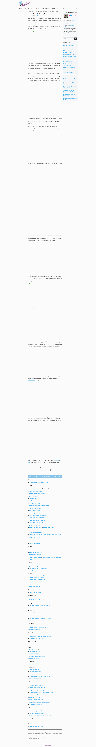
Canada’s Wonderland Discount (36, 726)
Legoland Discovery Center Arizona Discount (38, 482)
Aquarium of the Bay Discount (35, 488)
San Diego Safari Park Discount (36, 522)
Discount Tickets (29, 8)
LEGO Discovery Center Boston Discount (38, 598)
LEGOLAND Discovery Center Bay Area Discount (39, 505)
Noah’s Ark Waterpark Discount (36, 720)
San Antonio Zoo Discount (34, 697)
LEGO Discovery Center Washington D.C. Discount (40, 715)
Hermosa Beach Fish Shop (52, 458)
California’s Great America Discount (36, 493)
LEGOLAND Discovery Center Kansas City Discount (40, 618)
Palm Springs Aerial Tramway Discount (37, 515)
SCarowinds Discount (43, 644)
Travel (20, 8)
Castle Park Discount (33, 495)
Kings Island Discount (34, 653)
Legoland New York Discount (35, 634)
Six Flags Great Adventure (34, 629)
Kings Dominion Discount (34, 711)
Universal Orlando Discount (35, 557)
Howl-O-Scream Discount (48, 527)
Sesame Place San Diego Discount (36, 529)
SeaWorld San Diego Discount (35, 527)
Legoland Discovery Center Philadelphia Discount (39, 676)
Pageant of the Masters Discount (36, 513)
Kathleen (72, 19)
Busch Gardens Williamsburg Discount (37, 710)
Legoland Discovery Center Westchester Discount (40, 636)
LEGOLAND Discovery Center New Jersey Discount (40, 625)
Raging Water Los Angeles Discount (37, 520)
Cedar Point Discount (33, 649)
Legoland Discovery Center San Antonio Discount (39, 694)
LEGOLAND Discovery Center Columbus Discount (40, 654)
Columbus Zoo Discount (34, 651)
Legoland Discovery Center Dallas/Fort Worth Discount (41, 692)
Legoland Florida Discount (35, 554)
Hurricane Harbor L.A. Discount (52, 530)
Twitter (29, 462)
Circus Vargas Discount (34, 496)
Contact (53, 8)
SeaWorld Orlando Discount (35, 555)
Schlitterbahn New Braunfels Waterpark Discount (39, 702)
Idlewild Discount (33, 673)
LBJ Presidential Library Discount (36, 690)
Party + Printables (45, 8)
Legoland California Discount (35, 506)
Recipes (37, 8)
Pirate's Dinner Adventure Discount (36, 517)
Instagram (57, 460)
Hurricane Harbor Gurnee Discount (36, 577)
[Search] (75, 39)
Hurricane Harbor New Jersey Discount (37, 627)
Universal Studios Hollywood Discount (37, 534)
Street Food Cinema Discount (35, 532)
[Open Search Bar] (76, 8)
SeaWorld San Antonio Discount (36, 699)
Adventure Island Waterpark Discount (53, 549)
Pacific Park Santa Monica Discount (36, 512)
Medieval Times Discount (34, 510)
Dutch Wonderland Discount (35, 671)
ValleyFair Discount (33, 612)
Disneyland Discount (33, 498)
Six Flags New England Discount (36, 599)
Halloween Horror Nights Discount (54, 534)
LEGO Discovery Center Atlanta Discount (38, 568)
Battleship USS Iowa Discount (35, 491)
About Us (59, 8)
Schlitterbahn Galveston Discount (36, 700)
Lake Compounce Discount (35, 543)
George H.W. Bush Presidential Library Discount (39, 683)
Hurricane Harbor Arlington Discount (37, 687)
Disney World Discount (34, 550)
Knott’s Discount (32, 501)
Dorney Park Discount (34, 669)
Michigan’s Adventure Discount (36, 607)
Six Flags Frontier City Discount (36, 663)
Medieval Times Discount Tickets (36, 695)
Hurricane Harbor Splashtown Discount (37, 688)
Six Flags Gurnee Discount (35, 580)
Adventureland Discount (34, 586)
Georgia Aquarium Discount (35, 566)
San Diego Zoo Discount (34, 525)
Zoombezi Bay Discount (34, 658)
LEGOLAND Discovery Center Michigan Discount (39, 605)
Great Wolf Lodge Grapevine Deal (36, 685)
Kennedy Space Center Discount (36, 552)
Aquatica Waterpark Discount (49, 555)
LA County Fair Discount (34, 503)
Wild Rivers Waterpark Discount (36, 537)
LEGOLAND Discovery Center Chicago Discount (39, 575)
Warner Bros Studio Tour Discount (36, 536)
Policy (64, 8)
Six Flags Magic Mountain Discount (36, 530)
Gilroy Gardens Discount (34, 500)
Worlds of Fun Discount (34, 620)
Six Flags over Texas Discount (35, 704)
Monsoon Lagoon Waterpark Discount (37, 656)
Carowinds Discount (33, 644)
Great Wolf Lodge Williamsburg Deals (37, 713)
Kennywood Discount (33, 674)
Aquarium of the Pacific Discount (36, 489)
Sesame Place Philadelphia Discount (37, 678)
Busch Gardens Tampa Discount (36, 549)
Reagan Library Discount (34, 518)
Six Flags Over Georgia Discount (36, 570)
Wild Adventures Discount (34, 565)
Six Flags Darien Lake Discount (36, 638)
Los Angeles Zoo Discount (34, 508)
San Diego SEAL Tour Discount (36, 524)
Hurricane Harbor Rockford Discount (37, 579)
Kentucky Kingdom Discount (35, 592)
